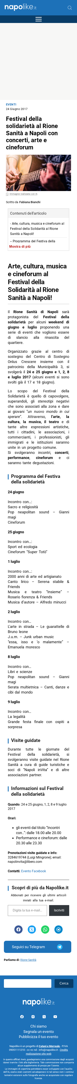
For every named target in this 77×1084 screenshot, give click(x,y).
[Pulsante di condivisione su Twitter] (32, 929)
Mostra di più (20, 246)
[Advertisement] (38, 61)
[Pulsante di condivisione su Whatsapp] (45, 929)
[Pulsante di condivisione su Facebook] (18, 929)
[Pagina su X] (44, 1017)
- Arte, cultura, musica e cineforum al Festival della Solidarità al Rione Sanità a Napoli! (37, 229)
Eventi (11, 104)
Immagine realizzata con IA (23, 194)
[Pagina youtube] (55, 1017)
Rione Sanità (28, 960)
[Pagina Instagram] (33, 1017)
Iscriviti (59, 910)
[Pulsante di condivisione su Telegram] (58, 929)
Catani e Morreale (49, 1046)
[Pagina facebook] (22, 1017)
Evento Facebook (33, 871)
